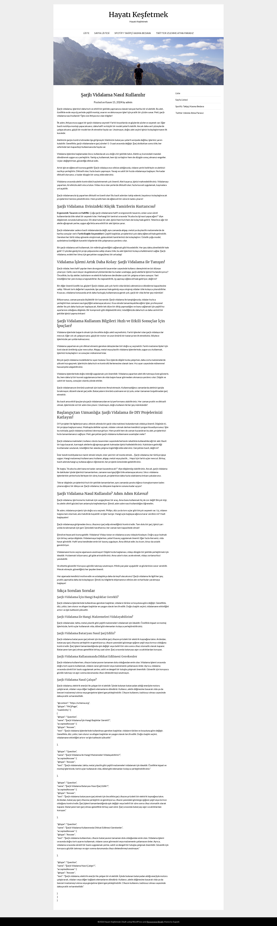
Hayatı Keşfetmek (138, 14)
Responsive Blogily (155, 922)
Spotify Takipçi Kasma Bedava (133, 33)
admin (129, 102)
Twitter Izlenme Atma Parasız (175, 33)
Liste (86, 33)
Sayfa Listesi (102, 33)
